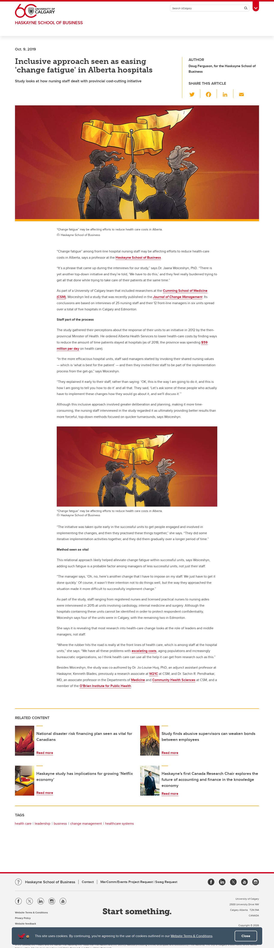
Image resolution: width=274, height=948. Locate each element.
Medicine (138, 679)
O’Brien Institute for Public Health (105, 685)
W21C (153, 673)
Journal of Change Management (177, 296)
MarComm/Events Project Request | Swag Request (138, 881)
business (60, 823)
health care (23, 823)
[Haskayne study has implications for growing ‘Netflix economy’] (24, 781)
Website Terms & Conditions (191, 935)
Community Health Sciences (173, 679)
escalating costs (144, 650)
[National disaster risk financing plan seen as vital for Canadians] (24, 741)
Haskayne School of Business (49, 22)
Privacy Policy (23, 918)
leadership (42, 823)
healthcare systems (119, 823)
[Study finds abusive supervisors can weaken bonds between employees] (149, 741)
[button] (194, 93)
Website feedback (25, 923)
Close (245, 935)
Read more (44, 752)
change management (86, 823)
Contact (88, 881)
